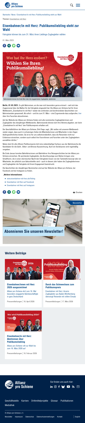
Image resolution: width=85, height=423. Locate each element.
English (77, 417)
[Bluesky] (63, 388)
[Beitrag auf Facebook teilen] (4, 45)
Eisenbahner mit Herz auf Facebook (20, 182)
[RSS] (73, 386)
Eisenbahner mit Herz (18, 19)
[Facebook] (59, 386)
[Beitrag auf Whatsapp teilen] (13, 45)
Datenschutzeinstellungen (45, 417)
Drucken (79, 192)
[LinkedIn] (51, 386)
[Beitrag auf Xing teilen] (9, 45)
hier (79, 113)
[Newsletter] (78, 386)
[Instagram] (55, 387)
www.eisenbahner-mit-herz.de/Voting (21, 178)
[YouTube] (69, 386)
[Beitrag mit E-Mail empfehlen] (18, 45)
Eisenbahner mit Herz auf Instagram (20, 185)
